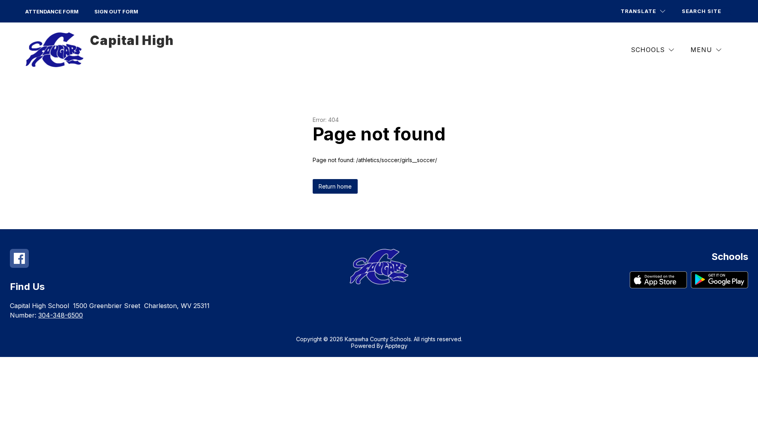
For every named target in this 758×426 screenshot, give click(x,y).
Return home (335, 186)
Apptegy (396, 345)
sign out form (116, 11)
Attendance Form (52, 11)
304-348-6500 (60, 315)
